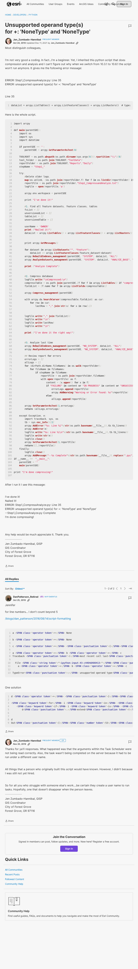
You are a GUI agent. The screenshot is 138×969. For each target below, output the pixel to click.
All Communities (13, 869)
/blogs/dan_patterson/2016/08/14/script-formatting (38, 618)
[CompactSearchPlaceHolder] (113, 4)
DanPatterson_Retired (25, 596)
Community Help (14, 883)
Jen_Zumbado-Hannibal (27, 39)
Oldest (19, 588)
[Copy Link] (77, 42)
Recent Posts (12, 874)
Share (9, 566)
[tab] (12, 579)
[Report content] (130, 26)
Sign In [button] (69, 848)
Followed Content (14, 879)
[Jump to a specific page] (130, 588)
